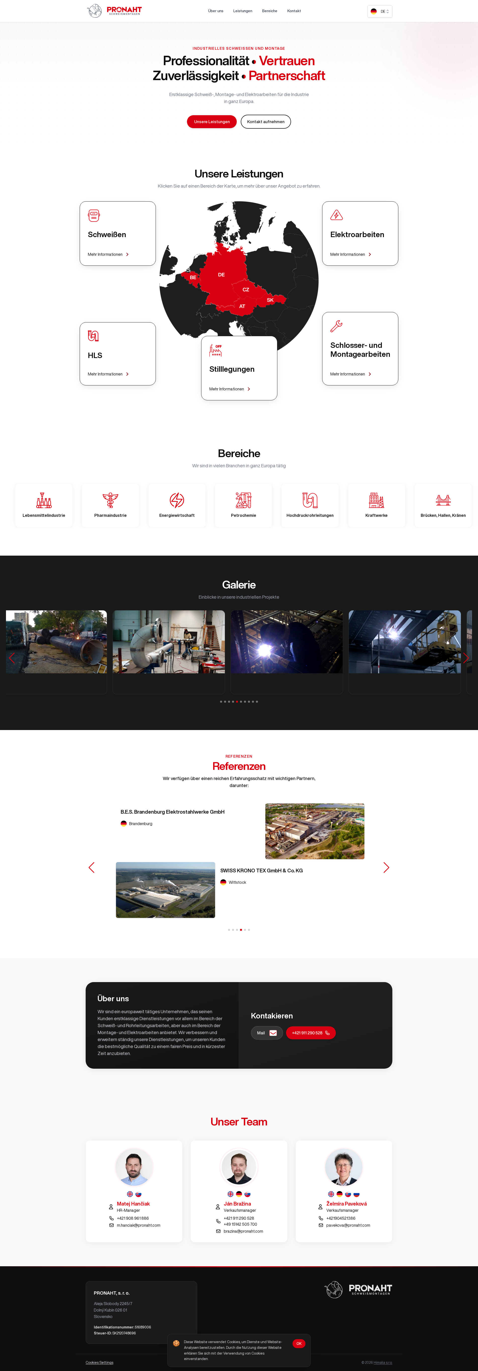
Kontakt (294, 11)
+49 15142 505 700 (240, 1224)
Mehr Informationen (105, 254)
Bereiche (269, 11)
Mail (261, 1033)
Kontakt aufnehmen (266, 122)
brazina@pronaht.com (243, 1231)
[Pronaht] (114, 11)
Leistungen (242, 11)
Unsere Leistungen (212, 122)
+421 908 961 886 (133, 1218)
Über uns (215, 11)
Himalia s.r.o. (383, 1362)
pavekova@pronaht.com (348, 1225)
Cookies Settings (99, 1362)
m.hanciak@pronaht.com (138, 1225)
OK (299, 1343)
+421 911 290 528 (307, 1033)
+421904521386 (341, 1218)
